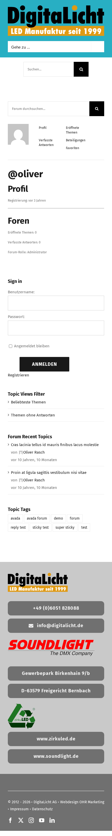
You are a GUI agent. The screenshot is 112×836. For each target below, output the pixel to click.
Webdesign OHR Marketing (82, 802)
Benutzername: (21, 292)
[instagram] (31, 820)
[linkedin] (52, 820)
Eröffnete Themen (72, 130)
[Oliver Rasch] (18, 126)
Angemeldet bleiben (31, 346)
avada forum (37, 518)
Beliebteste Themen (28, 402)
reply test (18, 527)
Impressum (19, 809)
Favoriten (72, 148)
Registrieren (18, 375)
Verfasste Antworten (46, 142)
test (84, 527)
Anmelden (44, 364)
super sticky (64, 527)
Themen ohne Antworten (33, 415)
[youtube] (41, 820)
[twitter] (20, 820)
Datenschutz (42, 809)
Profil (43, 128)
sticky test (41, 527)
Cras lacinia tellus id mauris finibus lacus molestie (55, 444)
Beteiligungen (75, 140)
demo (58, 518)
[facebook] (10, 820)
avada (15, 518)
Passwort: (16, 316)
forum (75, 518)
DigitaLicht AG (45, 802)
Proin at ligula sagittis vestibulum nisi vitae (48, 472)
